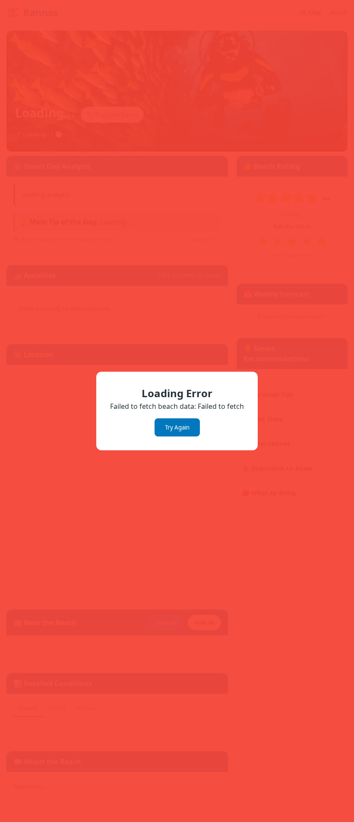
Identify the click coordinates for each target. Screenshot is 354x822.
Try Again (177, 427)
